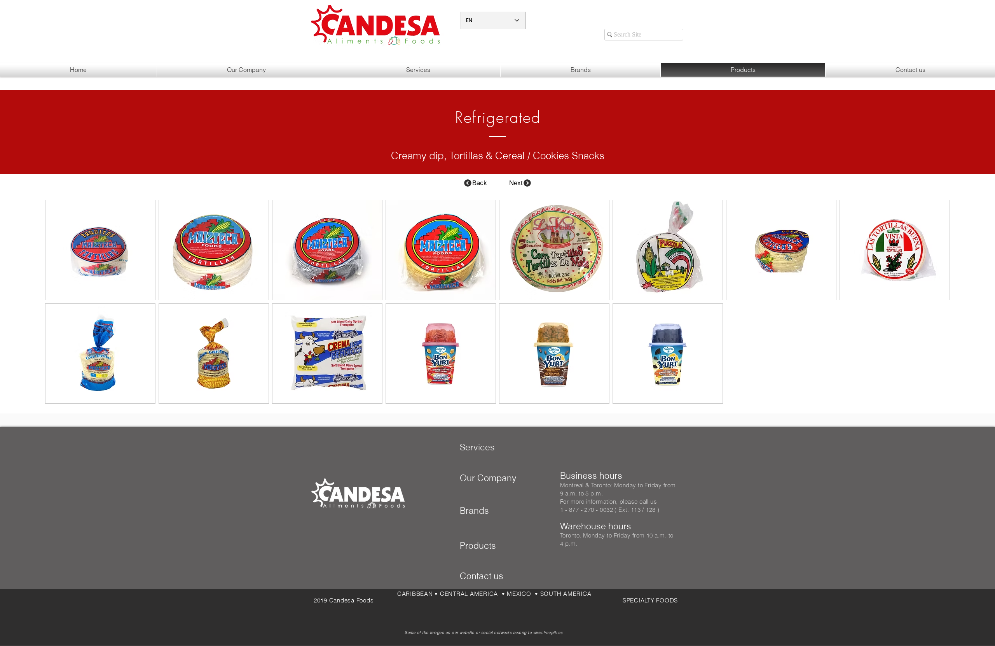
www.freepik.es (548, 632)
